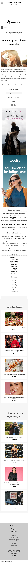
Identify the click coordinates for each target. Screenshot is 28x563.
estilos (4, 87)
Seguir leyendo (13, 93)
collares (20, 85)
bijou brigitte (12, 84)
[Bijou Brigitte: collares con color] (14, 58)
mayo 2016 (14, 270)
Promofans (14, 289)
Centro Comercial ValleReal (13, 85)
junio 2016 (14, 268)
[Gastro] (14, 372)
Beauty (14, 280)
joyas (12, 87)
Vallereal (24, 87)
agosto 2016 (14, 264)
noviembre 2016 (14, 259)
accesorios (5, 84)
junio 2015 (14, 273)
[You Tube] (19, 551)
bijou (9, 84)
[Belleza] (14, 394)
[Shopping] (14, 435)
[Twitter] (11, 551)
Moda (14, 287)
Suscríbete (14, 555)
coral (26, 85)
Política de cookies (14, 541)
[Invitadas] (14, 504)
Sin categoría (14, 291)
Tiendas (14, 293)
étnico (7, 87)
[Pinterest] (14, 551)
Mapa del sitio (14, 531)
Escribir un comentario (14, 89)
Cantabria (21, 84)
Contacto (14, 533)
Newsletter (14, 553)
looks (15, 87)
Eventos (14, 282)
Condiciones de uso (14, 537)
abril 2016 (14, 271)
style (17, 87)
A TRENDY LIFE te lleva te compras (16, 250)
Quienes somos (14, 528)
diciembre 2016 (14, 257)
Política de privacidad (14, 539)
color (23, 85)
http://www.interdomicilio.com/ (10, 247)
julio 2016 (14, 266)
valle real (20, 87)
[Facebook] (12, 105)
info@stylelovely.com (14, 97)
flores (9, 87)
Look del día (14, 286)
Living (14, 284)
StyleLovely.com (14, 3)
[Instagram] (15, 105)
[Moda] (14, 348)
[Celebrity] (14, 457)
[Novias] (14, 325)
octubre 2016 (14, 261)
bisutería (17, 84)
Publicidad (14, 529)
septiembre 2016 (14, 263)
